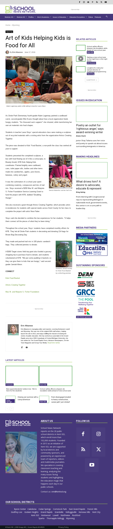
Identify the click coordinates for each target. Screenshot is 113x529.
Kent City (96, 512)
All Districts (91, 63)
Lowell (56, 515)
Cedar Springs (9, 401)
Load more (91, 80)
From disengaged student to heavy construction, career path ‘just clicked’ (61, 399)
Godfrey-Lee (17, 512)
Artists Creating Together (15, 285)
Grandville (59, 512)
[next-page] (11, 409)
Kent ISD (43, 385)
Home (8, 25)
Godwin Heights (31, 512)
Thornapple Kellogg (55, 518)
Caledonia (32, 509)
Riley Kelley (80, 192)
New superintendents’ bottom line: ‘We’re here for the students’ (21, 390)
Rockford (76, 515)
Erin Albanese (17, 52)
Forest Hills (92, 509)
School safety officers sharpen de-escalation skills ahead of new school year (55, 390)
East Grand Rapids (77, 509)
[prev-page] (7, 409)
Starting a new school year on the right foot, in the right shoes (97, 59)
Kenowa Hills (85, 512)
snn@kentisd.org (58, 491)
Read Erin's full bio (54, 343)
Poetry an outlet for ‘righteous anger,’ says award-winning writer (90, 129)
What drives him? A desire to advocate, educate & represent (88, 185)
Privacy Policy (63, 527)
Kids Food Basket (13, 278)
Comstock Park (60, 509)
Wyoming (15, 25)
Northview (65, 515)
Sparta (42, 518)
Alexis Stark (81, 136)
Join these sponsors (84, 317)
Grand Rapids (47, 512)
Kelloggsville (71, 512)
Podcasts (9, 385)
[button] (106, 16)
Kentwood (46, 515)
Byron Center (20, 509)
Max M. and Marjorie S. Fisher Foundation (22, 292)
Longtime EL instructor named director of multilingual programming (96, 69)
